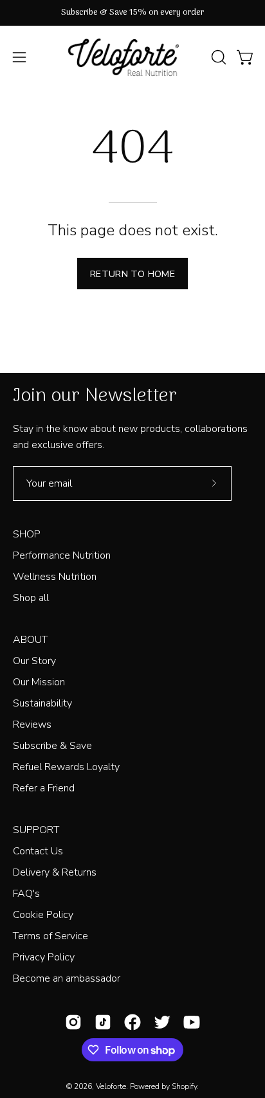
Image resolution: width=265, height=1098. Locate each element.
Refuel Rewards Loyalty (66, 767)
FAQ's (26, 894)
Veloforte (111, 1086)
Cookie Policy (43, 915)
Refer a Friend (44, 788)
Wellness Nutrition (54, 577)
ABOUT (30, 640)
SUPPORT (36, 830)
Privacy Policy (44, 957)
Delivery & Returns (54, 872)
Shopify (184, 1086)
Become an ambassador (66, 978)
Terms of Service (50, 936)
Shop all (31, 598)
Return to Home (132, 273)
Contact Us (38, 851)
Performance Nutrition (62, 555)
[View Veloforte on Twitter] (162, 1022)
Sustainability (42, 703)
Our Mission (39, 682)
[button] (217, 57)
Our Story (34, 661)
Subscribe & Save (52, 746)
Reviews (32, 724)
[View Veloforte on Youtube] (191, 1022)
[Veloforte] (132, 57)
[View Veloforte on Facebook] (132, 1022)
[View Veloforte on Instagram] (73, 1022)
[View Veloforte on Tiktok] (103, 1022)
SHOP (27, 534)
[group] (132, 13)
